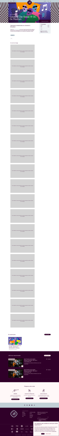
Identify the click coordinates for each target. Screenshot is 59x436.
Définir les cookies (48, 433)
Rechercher (50, 1)
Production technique (31, 416)
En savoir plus (54, 431)
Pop (11, 38)
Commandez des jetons (43, 398)
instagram (24, 405)
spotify (31, 405)
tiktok (34, 405)
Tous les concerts (47, 355)
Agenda (11, 1)
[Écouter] (22, 366)
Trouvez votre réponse (29, 398)
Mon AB (45, 1)
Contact (31, 417)
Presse (31, 413)
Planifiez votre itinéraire (15, 399)
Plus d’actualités (47, 334)
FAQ (23, 416)
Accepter (43, 433)
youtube (29, 405)
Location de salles (32, 412)
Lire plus (12, 35)
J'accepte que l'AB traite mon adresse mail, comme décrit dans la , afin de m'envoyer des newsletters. (43, 419)
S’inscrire (47, 417)
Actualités (23, 413)
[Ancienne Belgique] (29, 2)
